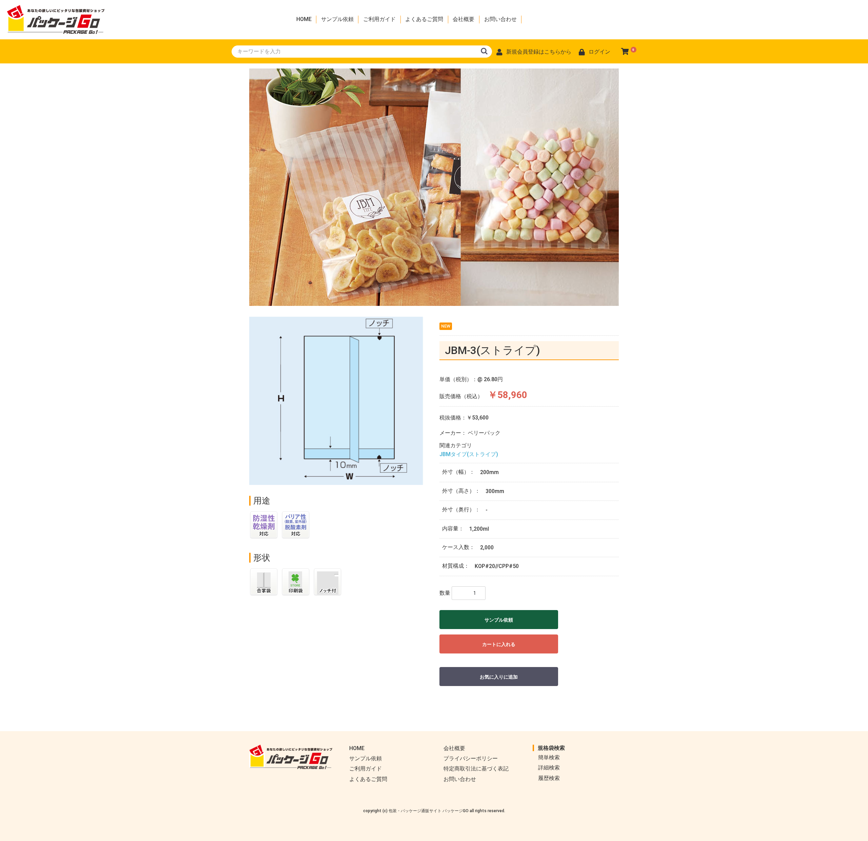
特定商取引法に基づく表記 (476, 768)
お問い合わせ (500, 19)
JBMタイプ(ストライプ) (468, 454)
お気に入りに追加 (499, 677)
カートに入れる (498, 644)
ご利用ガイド (379, 19)
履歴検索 (549, 778)
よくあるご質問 (424, 19)
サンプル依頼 (337, 19)
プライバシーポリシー (470, 758)
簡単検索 (549, 757)
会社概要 (463, 19)
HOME (304, 19)
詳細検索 (549, 767)
